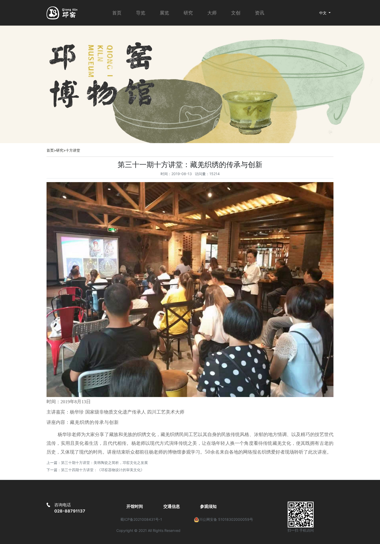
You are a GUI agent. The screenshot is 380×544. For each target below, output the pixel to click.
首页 (116, 12)
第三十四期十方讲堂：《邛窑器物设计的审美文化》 (102, 470)
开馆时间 (134, 506)
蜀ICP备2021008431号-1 (141, 519)
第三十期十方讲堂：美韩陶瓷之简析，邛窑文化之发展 (104, 462)
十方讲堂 (73, 150)
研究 (59, 150)
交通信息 (171, 506)
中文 (323, 13)
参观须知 (208, 506)
